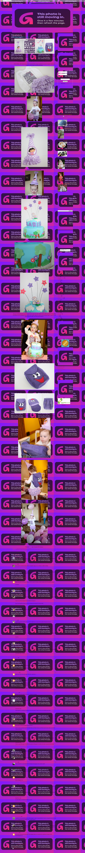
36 (55, 832)
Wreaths (59, 320)
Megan (16, 698)
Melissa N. (17, 641)
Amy (16, 620)
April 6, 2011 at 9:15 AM (20, 829)
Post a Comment (15, 839)
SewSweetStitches (18, 823)
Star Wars (59, 310)
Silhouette (59, 308)
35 (55, 824)
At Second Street (42, 2)
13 (55, 657)
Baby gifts (59, 273)
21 (55, 723)
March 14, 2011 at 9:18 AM (21, 561)
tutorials (59, 317)
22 (55, 736)
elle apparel (59, 372)
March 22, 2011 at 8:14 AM (21, 801)
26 (55, 762)
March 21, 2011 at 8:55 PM (21, 781)
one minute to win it (61, 297)
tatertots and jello (60, 379)
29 (55, 784)
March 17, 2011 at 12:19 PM (21, 714)
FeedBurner (67, 83)
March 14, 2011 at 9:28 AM (21, 577)
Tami (16, 580)
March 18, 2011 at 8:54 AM (21, 753)
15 (55, 672)
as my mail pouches (29, 392)
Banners (59, 274)
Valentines (59, 318)
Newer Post (14, 841)
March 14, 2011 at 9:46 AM (21, 586)
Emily (16, 762)
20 (55, 717)
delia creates (59, 371)
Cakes (21, 549)
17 (55, 692)
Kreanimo (17, 672)
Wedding (59, 319)
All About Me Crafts (18, 775)
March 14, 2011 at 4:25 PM (21, 638)
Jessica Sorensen (18, 768)
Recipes (59, 305)
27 (55, 768)
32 (55, 804)
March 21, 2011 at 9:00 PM (21, 787)
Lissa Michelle (17, 589)
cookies (59, 281)
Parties (36, 549)
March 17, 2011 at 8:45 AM (21, 705)
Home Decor (60, 292)
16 (55, 678)
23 (55, 742)
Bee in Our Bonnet (60, 368)
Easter (59, 284)
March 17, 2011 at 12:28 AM (21, 695)
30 (55, 790)
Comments (61, 74)
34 (55, 816)
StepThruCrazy (18, 748)
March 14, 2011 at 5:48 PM (21, 644)
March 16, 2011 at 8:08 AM (21, 669)
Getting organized (60, 287)
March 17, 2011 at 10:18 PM (21, 733)
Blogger (67, 405)
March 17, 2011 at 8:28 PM (21, 720)
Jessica (16, 607)
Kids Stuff (32, 549)
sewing (59, 307)
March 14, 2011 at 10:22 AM (21, 592)
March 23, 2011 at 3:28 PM (21, 807)
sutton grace (59, 378)
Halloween (59, 288)
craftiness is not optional (61, 369)
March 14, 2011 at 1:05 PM (21, 611)
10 (55, 631)
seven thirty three (18, 663)
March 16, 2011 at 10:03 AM (21, 675)
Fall (58, 285)
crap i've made (60, 370)
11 (55, 641)
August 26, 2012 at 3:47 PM (21, 837)
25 (55, 756)
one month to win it (60, 298)
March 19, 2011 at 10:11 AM (21, 765)
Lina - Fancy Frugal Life (19, 595)
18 (55, 698)
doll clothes (59, 283)
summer (59, 311)
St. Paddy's (59, 309)
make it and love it (60, 377)
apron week (59, 272)
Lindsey (16, 717)
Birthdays (18, 549)
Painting (59, 299)
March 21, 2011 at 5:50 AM (21, 772)
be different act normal (61, 367)
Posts (60, 72)
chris (16, 564)
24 (55, 748)
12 (55, 647)
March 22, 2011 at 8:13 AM (21, 795)
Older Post (54, 841)
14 (55, 663)
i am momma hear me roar (61, 373)
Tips (38, 549)
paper (58, 300)
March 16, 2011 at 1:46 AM (21, 660)
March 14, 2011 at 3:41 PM (21, 628)
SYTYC (59, 312)
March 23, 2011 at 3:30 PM (21, 813)
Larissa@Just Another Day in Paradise (21, 647)
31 (55, 798)
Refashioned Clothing (61, 306)
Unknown (17, 678)
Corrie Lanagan (18, 816)
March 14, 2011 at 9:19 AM (21, 567)
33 (55, 810)
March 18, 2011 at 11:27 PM (21, 759)
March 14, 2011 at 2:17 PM (21, 617)
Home (35, 841)
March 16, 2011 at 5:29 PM (21, 689)
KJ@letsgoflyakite (18, 556)
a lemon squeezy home (61, 366)
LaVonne (16, 692)
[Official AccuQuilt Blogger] (65, 346)
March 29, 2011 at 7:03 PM (21, 821)
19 (55, 708)
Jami (16, 784)
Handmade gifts (26, 549)
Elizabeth (17, 613)
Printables (59, 304)
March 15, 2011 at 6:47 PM (21, 654)
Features (59, 286)
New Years (59, 296)
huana (16, 657)
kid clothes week (60, 294)
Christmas (59, 280)
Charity (16, 631)
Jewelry (59, 293)
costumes (59, 282)
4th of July (59, 271)
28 (55, 775)
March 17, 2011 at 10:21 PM (21, 745)
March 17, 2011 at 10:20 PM (21, 739)
